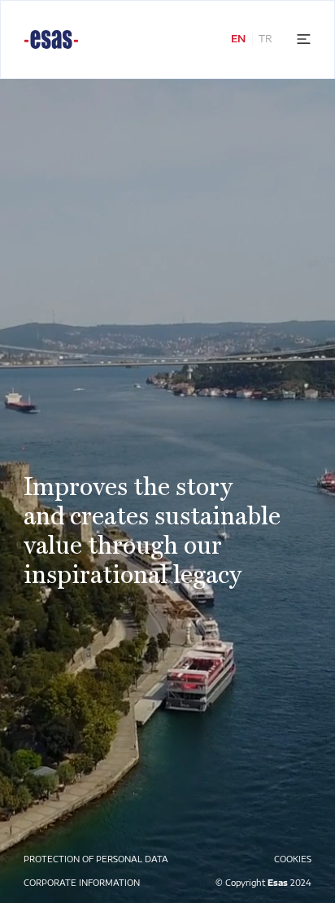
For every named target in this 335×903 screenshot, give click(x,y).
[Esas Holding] (51, 39)
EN (238, 39)
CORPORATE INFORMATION (82, 883)
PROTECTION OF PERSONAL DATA (96, 859)
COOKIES (292, 859)
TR (265, 39)
